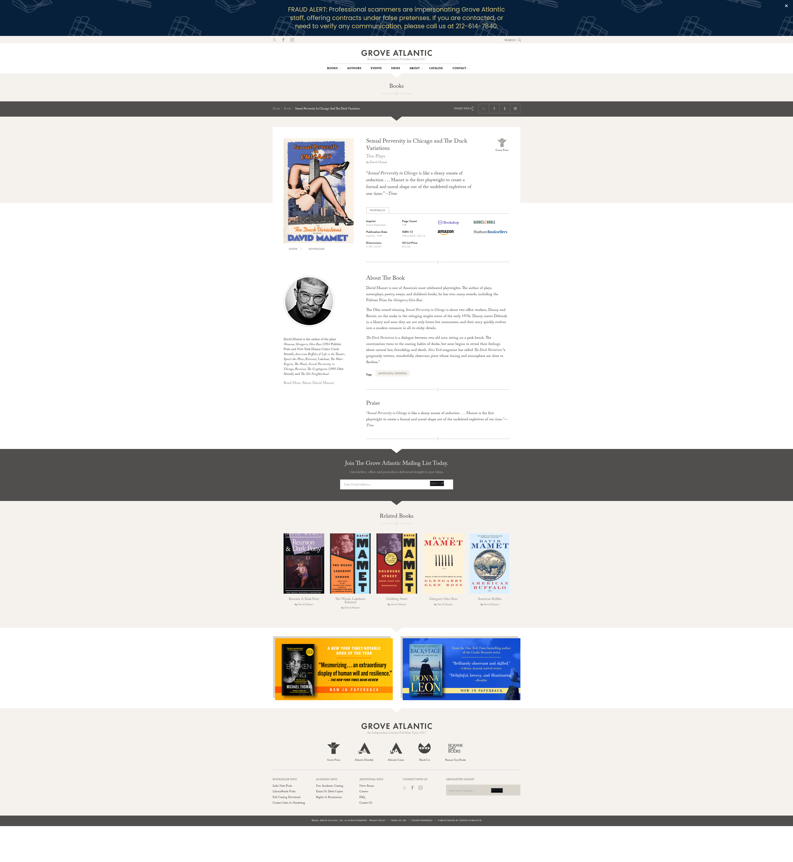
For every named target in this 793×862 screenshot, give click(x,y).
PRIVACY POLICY (377, 820)
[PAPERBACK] (378, 210)
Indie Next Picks (282, 786)
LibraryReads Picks (284, 791)
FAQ (362, 797)
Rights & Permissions (329, 797)
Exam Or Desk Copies (329, 791)
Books (287, 109)
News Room (366, 786)
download (316, 249)
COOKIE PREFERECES (421, 820)
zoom (292, 249)
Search (510, 40)
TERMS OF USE (398, 820)
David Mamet (378, 162)
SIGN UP (437, 483)
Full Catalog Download (286, 797)
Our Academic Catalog (329, 786)
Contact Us (365, 803)
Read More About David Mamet (309, 383)
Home (276, 109)
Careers (363, 791)
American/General (392, 373)
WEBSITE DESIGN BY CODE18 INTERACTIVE (459, 820)
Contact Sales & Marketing (289, 803)
